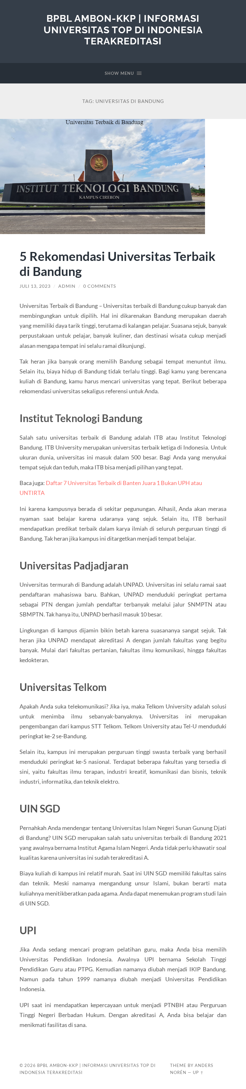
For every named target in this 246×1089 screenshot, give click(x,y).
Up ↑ (198, 1072)
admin (67, 286)
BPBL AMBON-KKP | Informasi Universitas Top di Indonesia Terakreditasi (123, 30)
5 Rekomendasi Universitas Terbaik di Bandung (118, 263)
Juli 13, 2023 (35, 286)
